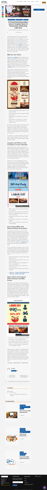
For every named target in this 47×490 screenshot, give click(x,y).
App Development (22, 428)
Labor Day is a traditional (12, 57)
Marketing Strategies (17, 362)
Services (28, 1)
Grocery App (22, 408)
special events (26, 19)
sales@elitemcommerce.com (5, 485)
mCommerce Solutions (11, 19)
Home (18, 1)
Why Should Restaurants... (23, 434)
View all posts (14, 370)
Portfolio (32, 1)
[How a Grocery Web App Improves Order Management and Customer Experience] (11, 414)
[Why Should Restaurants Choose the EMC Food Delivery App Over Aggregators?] (11, 438)
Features (21, 1)
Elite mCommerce (22, 405)
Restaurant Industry (19, 19)
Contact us (37, 1)
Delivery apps (10, 362)
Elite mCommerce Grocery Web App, (24, 407)
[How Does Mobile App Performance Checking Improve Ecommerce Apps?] (11, 461)
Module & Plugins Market (29, 484)
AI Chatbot (21, 452)
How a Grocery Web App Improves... (25, 411)
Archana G (22, 415)
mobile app (23, 241)
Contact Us (26, 482)
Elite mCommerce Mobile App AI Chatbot (24, 432)
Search (39, 9)
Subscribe (15, 485)
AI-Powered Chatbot (23, 453)
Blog (40, 1)
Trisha (11, 391)
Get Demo (44, 2)
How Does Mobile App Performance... (25, 457)
